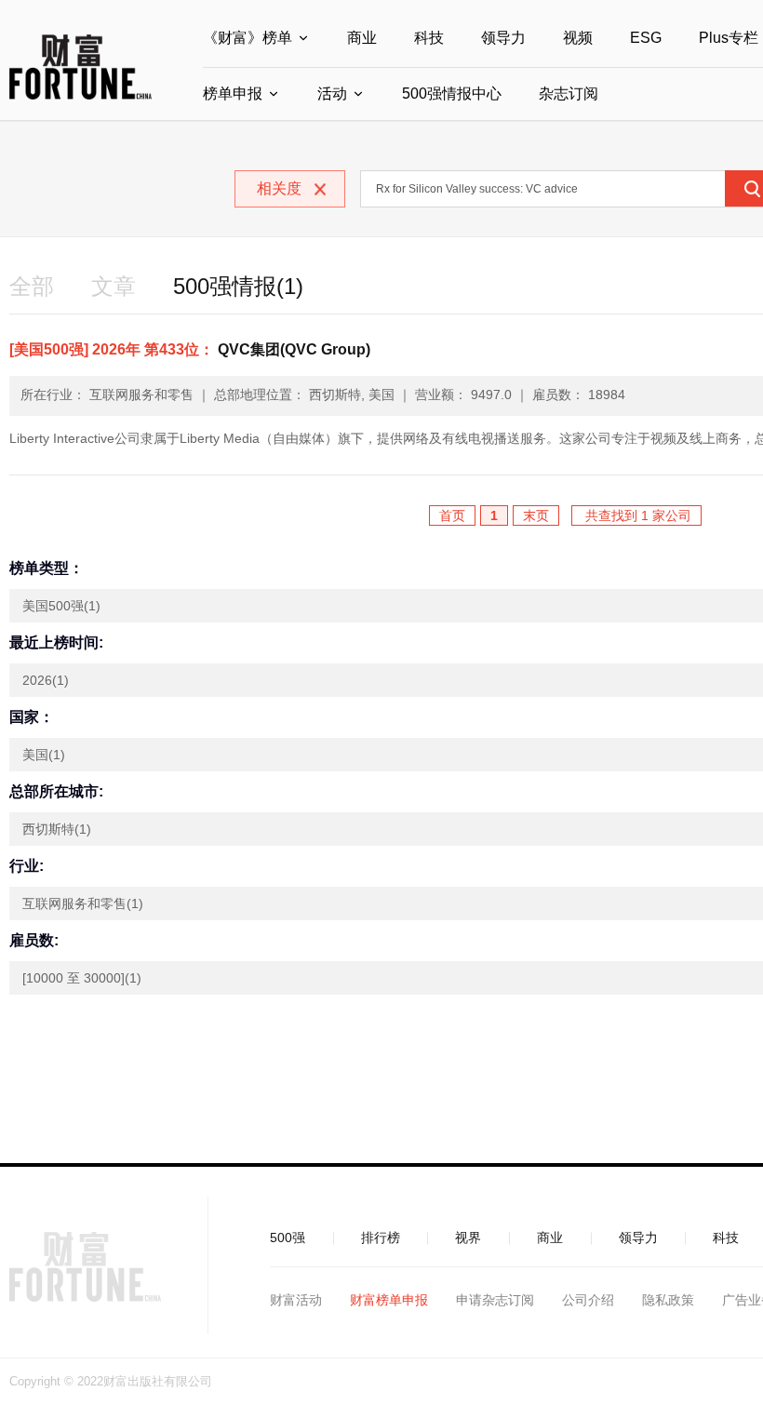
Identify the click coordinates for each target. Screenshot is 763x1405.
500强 (287, 1237)
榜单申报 (232, 93)
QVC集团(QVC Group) (189, 349)
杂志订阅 (568, 93)
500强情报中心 (452, 93)
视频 (578, 38)
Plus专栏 (728, 38)
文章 (113, 286)
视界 (468, 1237)
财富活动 (296, 1299)
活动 (332, 93)
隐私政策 (668, 1299)
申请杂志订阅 (495, 1299)
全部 (31, 286)
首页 (452, 515)
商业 (362, 38)
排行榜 (380, 1237)
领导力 (503, 38)
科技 (429, 38)
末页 (536, 515)
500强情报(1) (238, 286)
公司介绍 (588, 1299)
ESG (646, 38)
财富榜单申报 (389, 1299)
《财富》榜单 (247, 38)
